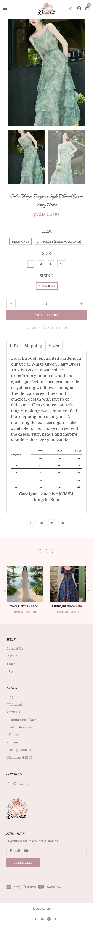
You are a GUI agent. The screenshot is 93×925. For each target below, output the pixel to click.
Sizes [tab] (54, 346)
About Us (13, 712)
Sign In (12, 656)
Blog (9, 697)
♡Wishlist (14, 704)
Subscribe (23, 862)
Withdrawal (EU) (19, 757)
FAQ (9, 671)
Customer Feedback (21, 719)
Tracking (13, 663)
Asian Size (47, 286)
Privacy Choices (18, 750)
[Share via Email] (62, 523)
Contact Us (14, 648)
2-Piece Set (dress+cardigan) (59, 241)
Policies (12, 742)
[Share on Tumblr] (52, 523)
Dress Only (20, 241)
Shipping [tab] (33, 346)
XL (61, 263)
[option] (46, 72)
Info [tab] (14, 346)
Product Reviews (19, 727)
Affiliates (13, 734)
